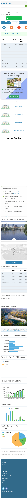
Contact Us (4, 473)
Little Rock (13, 8)
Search (2, 8)
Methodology (5, 466)
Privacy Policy (5, 471)
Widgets (4, 480)
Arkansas (7, 8)
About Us (4, 464)
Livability (21, 2)
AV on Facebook (6, 488)
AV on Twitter (3, 488)
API (3, 482)
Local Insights (5, 478)
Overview (3, 22)
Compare (14, 262)
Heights (19, 8)
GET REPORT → (14, 96)
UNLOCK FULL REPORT (15, 18)
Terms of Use (5, 469)
